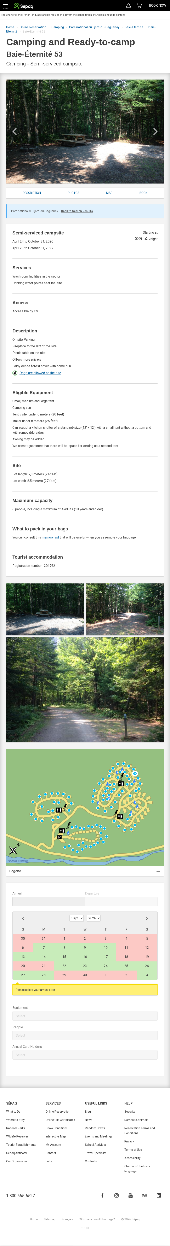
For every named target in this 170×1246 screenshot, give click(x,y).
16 (85, 957)
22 (64, 966)
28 (44, 975)
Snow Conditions (57, 1128)
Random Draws (95, 1128)
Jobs (49, 1161)
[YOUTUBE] (131, 1195)
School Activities (96, 1144)
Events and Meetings (98, 1136)
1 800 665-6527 (20, 1195)
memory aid (50, 537)
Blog (88, 1111)
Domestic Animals (136, 1120)
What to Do (13, 1111)
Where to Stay (15, 1120)
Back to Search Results (77, 211)
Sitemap (50, 1219)
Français (67, 1219)
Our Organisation (17, 1161)
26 (147, 966)
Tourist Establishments (21, 1144)
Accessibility (132, 1158)
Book (143, 192)
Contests (91, 1161)
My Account (53, 1144)
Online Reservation (33, 27)
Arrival (17, 893)
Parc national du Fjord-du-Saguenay (94, 27)
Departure (92, 893)
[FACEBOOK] (102, 1195)
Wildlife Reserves (17, 1136)
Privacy (129, 1141)
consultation (84, 14)
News (88, 1120)
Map (109, 192)
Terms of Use (133, 1149)
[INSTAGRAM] (116, 1195)
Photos (73, 192)
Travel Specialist (95, 1153)
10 (106, 948)
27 (23, 975)
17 (106, 957)
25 (126, 966)
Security (129, 1111)
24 (106, 966)
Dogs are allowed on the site (40, 373)
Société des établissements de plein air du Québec (23, 6)
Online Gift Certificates (60, 1120)
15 (64, 957)
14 (44, 957)
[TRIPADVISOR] (145, 1195)
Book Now (157, 5)
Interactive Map (56, 1136)
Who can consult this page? (97, 1219)
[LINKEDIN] (159, 1195)
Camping (57, 27)
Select (20, 1016)
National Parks (15, 1128)
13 (23, 957)
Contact (51, 1153)
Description (32, 192)
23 (85, 966)
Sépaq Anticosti (16, 1153)
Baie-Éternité (134, 27)
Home (10, 27)
